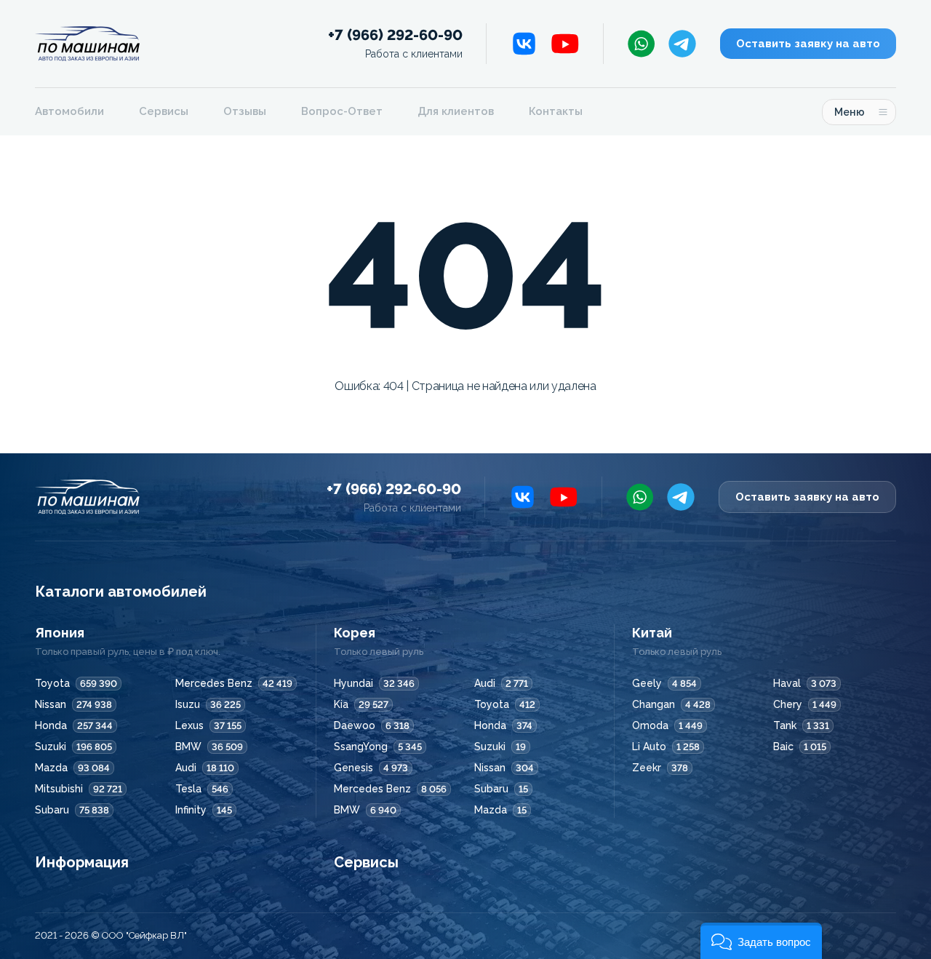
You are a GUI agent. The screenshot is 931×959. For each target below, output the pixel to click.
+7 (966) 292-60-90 (395, 43)
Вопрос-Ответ (342, 111)
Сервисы (163, 111)
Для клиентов (455, 111)
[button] (761, 941)
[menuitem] (78, 111)
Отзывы (244, 111)
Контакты (556, 111)
